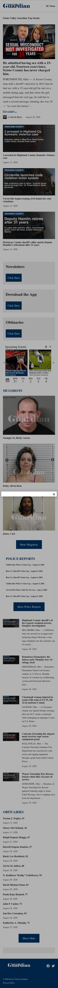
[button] (29, 494)
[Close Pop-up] (54, 494)
